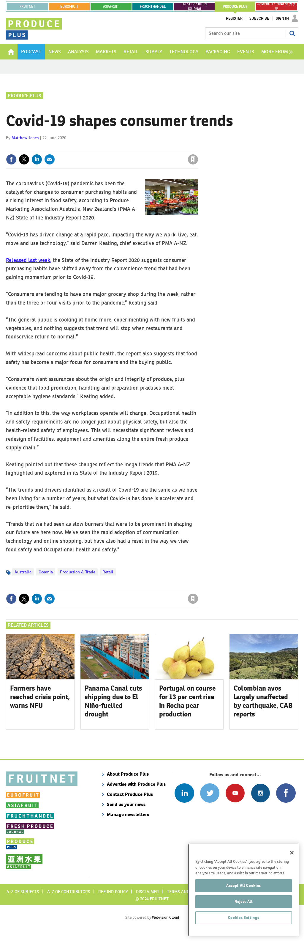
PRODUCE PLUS (235, 6)
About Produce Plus (128, 774)
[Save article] (193, 159)
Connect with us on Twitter (209, 793)
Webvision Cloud (165, 917)
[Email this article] (49, 159)
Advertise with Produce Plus (136, 784)
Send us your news (126, 804)
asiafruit (111, 6)
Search (292, 33)
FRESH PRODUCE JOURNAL (194, 6)
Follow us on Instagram (260, 793)
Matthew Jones (25, 137)
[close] (198, 147)
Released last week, (28, 260)
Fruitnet (27, 6)
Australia (23, 572)
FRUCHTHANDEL (153, 6)
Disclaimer (147, 891)
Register (234, 18)
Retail (107, 572)
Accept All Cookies (243, 885)
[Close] (291, 852)
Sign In (282, 18)
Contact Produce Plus (130, 794)
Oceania (46, 572)
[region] (243, 890)
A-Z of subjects (23, 891)
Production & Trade (77, 572)
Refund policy (113, 891)
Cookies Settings (243, 917)
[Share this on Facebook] (11, 159)
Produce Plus (24, 95)
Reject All (244, 901)
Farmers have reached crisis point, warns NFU (40, 697)
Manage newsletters (128, 814)
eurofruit (69, 6)
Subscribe (259, 18)
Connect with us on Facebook (285, 793)
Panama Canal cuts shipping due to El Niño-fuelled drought (113, 701)
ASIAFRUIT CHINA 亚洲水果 (276, 6)
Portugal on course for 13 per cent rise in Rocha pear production (187, 701)
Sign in (122, 147)
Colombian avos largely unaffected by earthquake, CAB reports (263, 701)
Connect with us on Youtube (235, 793)
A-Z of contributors (68, 891)
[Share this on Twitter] (24, 159)
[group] (275, 51)
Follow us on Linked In (184, 793)
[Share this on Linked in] (36, 159)
